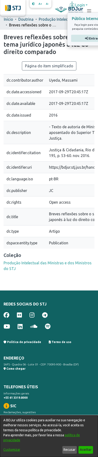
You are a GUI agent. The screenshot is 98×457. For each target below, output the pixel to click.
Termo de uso (61, 342)
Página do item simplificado (49, 66)
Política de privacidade (23, 342)
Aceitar (86, 450)
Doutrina (26, 19)
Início (8, 19)
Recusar (69, 450)
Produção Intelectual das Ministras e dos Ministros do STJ (62, 19)
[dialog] (49, 436)
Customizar (11, 450)
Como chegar (15, 368)
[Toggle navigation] (89, 11)
